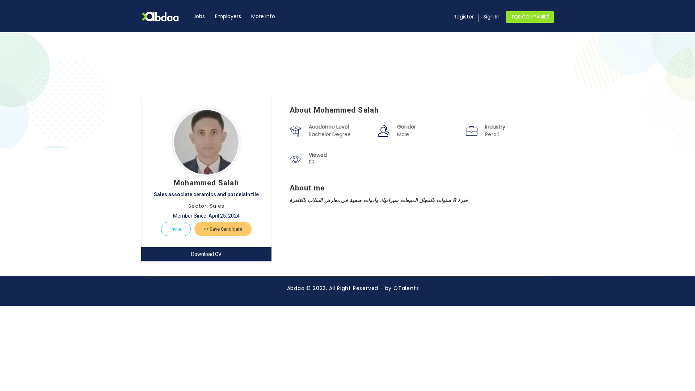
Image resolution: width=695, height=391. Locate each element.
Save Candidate (225, 229)
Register (464, 16)
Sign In (491, 16)
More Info (263, 16)
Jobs (199, 16)
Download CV (206, 254)
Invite (175, 229)
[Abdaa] (164, 16)
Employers (228, 16)
